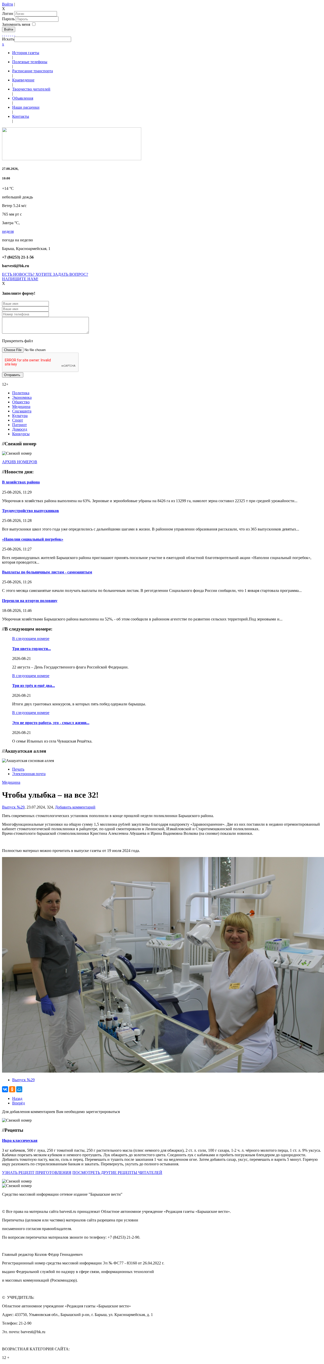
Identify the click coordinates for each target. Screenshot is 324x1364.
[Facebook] (2, 34)
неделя (8, 231)
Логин (7, 13)
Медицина (21, 406)
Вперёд (18, 1103)
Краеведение (23, 80)
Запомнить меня (16, 24)
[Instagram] (14, 34)
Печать (18, 769)
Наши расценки (25, 107)
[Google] (4, 34)
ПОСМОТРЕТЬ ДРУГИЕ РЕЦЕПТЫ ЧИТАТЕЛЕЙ (117, 1172)
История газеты (25, 53)
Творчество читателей (31, 89)
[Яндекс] (12, 34)
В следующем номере (30, 638)
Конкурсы (21, 434)
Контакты (20, 116)
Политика (20, 393)
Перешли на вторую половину (29, 600)
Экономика (22, 397)
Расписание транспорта (32, 71)
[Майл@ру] (6, 34)
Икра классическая (19, 1140)
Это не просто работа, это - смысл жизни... (50, 723)
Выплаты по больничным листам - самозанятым (47, 572)
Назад (17, 1098)
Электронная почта (29, 774)
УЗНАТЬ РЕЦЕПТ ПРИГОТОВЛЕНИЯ (36, 1172)
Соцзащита (21, 411)
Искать (8, 39)
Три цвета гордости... (31, 648)
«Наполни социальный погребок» (32, 539)
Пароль (9, 19)
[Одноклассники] (8, 34)
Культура (20, 415)
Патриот (19, 425)
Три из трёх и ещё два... (33, 685)
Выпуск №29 (13, 807)
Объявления (22, 98)
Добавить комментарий (75, 807)
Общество (21, 402)
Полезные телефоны (29, 62)
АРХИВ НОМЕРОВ (19, 462)
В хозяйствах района (21, 482)
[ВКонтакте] (10, 34)
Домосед (19, 429)
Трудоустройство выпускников (30, 510)
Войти (7, 4)
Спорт (17, 420)
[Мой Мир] (19, 1089)
